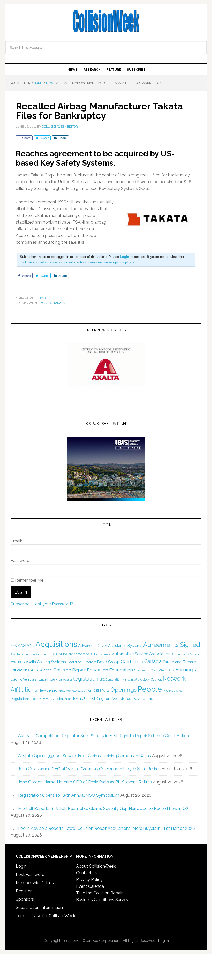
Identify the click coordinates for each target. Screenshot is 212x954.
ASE (55, 654)
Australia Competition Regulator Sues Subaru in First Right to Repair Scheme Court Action (103, 735)
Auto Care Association (74, 654)
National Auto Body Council (142, 679)
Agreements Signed (171, 644)
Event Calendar (90, 886)
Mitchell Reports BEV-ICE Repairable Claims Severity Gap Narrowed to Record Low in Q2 (103, 808)
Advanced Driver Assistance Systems (110, 645)
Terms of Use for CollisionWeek (45, 915)
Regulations (20, 699)
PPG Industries (172, 690)
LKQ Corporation (110, 679)
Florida (41, 679)
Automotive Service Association (141, 654)
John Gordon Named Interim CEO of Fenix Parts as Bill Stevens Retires (85, 782)
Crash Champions (163, 670)
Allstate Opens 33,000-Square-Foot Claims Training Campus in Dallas (84, 755)
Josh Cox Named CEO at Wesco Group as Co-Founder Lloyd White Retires (89, 768)
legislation (85, 679)
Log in (163, 940)
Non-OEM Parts (97, 690)
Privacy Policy (89, 879)
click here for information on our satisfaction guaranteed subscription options (77, 262)
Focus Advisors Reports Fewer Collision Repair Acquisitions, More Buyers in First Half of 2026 (106, 828)
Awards (18, 661)
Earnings (186, 670)
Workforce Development (134, 698)
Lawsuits (65, 679)
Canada (153, 661)
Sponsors (25, 899)
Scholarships (61, 699)
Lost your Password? (53, 604)
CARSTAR (36, 670)
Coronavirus (142, 670)
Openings (123, 689)
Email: (16, 540)
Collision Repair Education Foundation (93, 669)
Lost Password (30, 874)
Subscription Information (39, 907)
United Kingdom (97, 699)
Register (24, 891)
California (132, 661)
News (41, 297)
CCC (49, 670)
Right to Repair (40, 699)
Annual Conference (39, 654)
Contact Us (86, 872)
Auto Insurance (100, 654)
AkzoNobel (18, 654)
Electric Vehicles (23, 679)
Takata (59, 303)
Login (21, 866)
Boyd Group (108, 662)
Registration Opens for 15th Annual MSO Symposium (68, 795)
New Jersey (48, 690)
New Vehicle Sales (72, 690)
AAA (14, 646)
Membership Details (35, 882)
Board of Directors (81, 662)
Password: (20, 560)
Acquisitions (56, 644)
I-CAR (52, 679)
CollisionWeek (106, 21)
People (150, 689)
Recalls (45, 303)
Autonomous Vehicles (186, 654)
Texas (77, 698)
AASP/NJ (26, 645)
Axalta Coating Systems (46, 662)
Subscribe (20, 604)
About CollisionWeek (96, 866)
